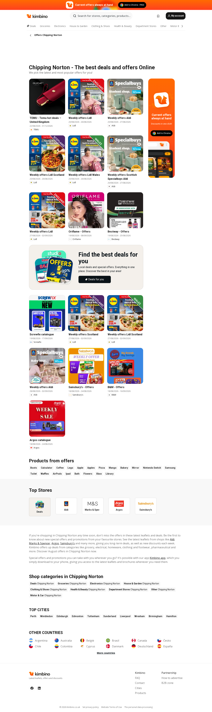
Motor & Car (177, 26)
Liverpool (125, 616)
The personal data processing (138, 707)
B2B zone (167, 683)
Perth (33, 616)
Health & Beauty (123, 26)
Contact (140, 683)
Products (140, 693)
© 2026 (69, 707)
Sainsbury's (67, 543)
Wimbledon (46, 616)
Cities (138, 688)
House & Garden (78, 26)
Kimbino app (157, 558)
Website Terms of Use (111, 707)
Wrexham (139, 616)
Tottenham (93, 616)
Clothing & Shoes (100, 26)
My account (177, 15)
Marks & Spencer (39, 543)
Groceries (45, 26)
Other (163, 26)
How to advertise (172, 678)
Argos (55, 543)
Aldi (172, 539)
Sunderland (109, 616)
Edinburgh (62, 616)
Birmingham (155, 616)
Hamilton (171, 616)
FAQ (137, 678)
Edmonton (77, 616)
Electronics (60, 26)
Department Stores (146, 26)
